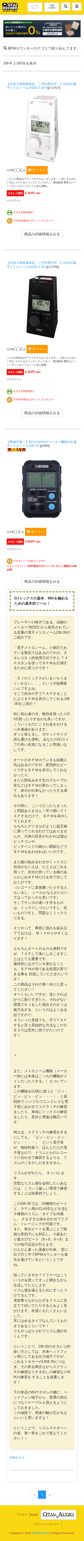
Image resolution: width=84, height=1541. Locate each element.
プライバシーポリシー (46, 1524)
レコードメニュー (35, 6)
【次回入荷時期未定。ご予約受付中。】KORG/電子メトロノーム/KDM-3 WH (41, 86)
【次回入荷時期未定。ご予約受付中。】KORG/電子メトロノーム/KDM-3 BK (41, 265)
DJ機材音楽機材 (51, 6)
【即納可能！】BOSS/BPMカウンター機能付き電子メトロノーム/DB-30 (42, 444)
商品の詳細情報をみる (42, 234)
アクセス (22, 1514)
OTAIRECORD (40, 1533)
